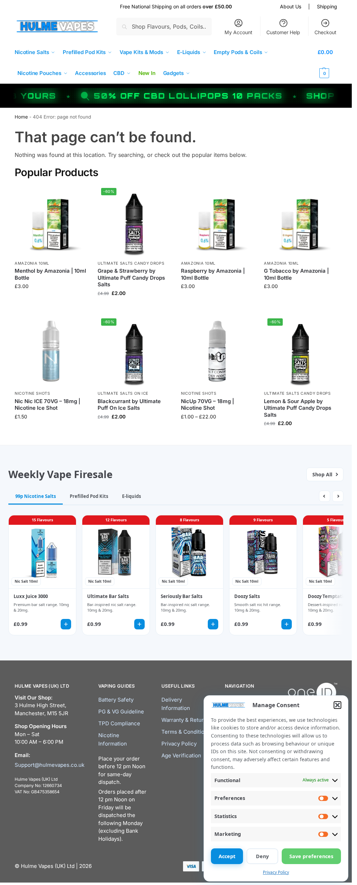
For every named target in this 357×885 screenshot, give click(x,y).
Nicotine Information (112, 739)
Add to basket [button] (51, 431)
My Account (238, 32)
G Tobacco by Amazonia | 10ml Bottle (296, 274)
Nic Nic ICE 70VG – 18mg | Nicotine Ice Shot (47, 404)
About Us (290, 6)
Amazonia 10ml (32, 263)
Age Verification (181, 755)
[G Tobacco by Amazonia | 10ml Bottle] (300, 220)
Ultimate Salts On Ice (123, 393)
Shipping (327, 6)
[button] (337, 705)
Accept (227, 856)
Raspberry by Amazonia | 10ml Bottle (213, 274)
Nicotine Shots (32, 393)
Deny (262, 856)
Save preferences (311, 856)
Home (21, 117)
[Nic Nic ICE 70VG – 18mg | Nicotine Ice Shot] (51, 351)
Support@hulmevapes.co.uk (49, 765)
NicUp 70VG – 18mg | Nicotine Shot (207, 404)
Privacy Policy (276, 872)
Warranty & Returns (185, 720)
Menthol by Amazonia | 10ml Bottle (50, 274)
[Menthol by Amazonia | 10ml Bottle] (51, 220)
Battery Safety (116, 699)
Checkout (325, 32)
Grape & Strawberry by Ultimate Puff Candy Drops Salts (131, 277)
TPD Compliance (119, 723)
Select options (51, 301)
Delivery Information (175, 703)
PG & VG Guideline (121, 711)
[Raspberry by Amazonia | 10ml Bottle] (217, 220)
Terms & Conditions (185, 731)
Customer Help (283, 32)
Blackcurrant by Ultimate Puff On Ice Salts (129, 404)
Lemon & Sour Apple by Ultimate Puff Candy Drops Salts (297, 408)
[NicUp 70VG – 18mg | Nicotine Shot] (217, 351)
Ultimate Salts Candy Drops (131, 263)
